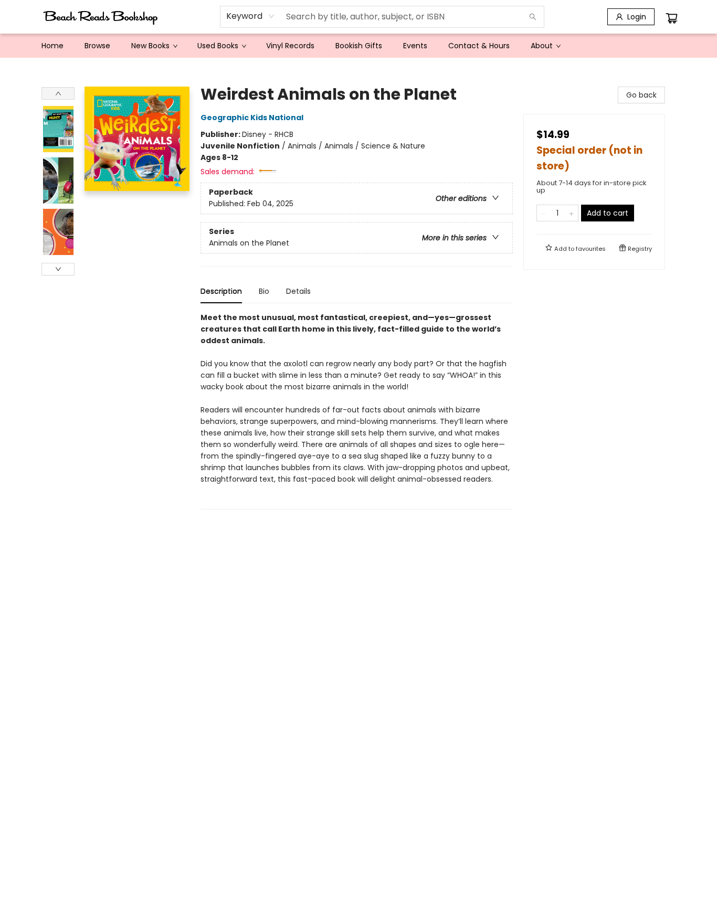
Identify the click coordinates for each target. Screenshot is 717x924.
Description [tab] (221, 291)
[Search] (532, 16)
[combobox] (250, 16)
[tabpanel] (357, 410)
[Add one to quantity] (571, 213)
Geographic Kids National (252, 117)
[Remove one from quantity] (543, 213)
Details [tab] (298, 291)
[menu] (358, 46)
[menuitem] (52, 46)
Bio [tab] (264, 291)
